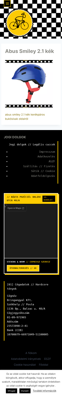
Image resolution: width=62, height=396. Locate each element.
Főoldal (43, 364)
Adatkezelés (46, 156)
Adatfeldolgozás (43, 175)
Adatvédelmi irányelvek (26, 358)
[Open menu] (7, 3)
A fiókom (31, 353)
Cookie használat (25, 364)
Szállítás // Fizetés (39, 166)
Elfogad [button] (11, 391)
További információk (44, 390)
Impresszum (47, 151)
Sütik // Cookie (43, 171)
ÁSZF (52, 161)
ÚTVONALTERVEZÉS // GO (23, 268)
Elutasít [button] (25, 391)
